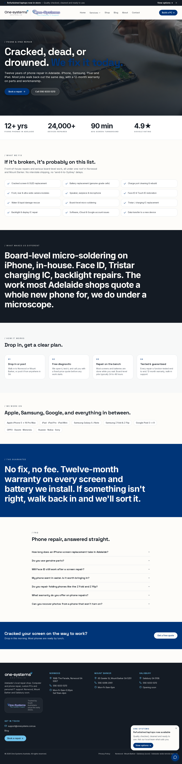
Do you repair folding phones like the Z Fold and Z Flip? (65, 586)
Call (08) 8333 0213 (45, 91)
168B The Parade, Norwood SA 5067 (67, 679)
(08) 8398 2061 (105, 683)
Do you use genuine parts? (48, 560)
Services (94, 12)
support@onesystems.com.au (22, 726)
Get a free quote (165, 635)
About (125, 12)
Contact (136, 12)
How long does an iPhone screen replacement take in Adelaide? (70, 552)
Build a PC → (168, 12)
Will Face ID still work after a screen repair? (58, 569)
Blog (116, 12)
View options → (165, 3)
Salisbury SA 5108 (151, 678)
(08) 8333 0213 (60, 685)
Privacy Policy (104, 754)
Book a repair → (15, 738)
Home (83, 12)
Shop (107, 12)
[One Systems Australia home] (24, 675)
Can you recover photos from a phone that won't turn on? (67, 603)
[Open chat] (175, 757)
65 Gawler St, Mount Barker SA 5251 (114, 678)
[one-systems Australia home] (33, 13)
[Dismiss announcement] (176, 3)
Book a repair (15, 91)
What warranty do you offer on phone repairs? (60, 595)
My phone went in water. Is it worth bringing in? (60, 577)
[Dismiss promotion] (176, 728)
